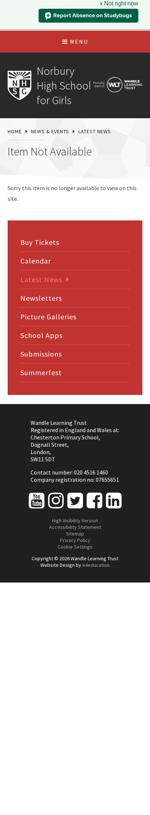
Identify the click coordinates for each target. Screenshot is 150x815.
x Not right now (119, 3)
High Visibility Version (75, 520)
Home (15, 131)
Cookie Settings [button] (75, 546)
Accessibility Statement (75, 527)
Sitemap (75, 533)
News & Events (50, 131)
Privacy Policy (75, 540)
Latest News (94, 131)
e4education (96, 565)
